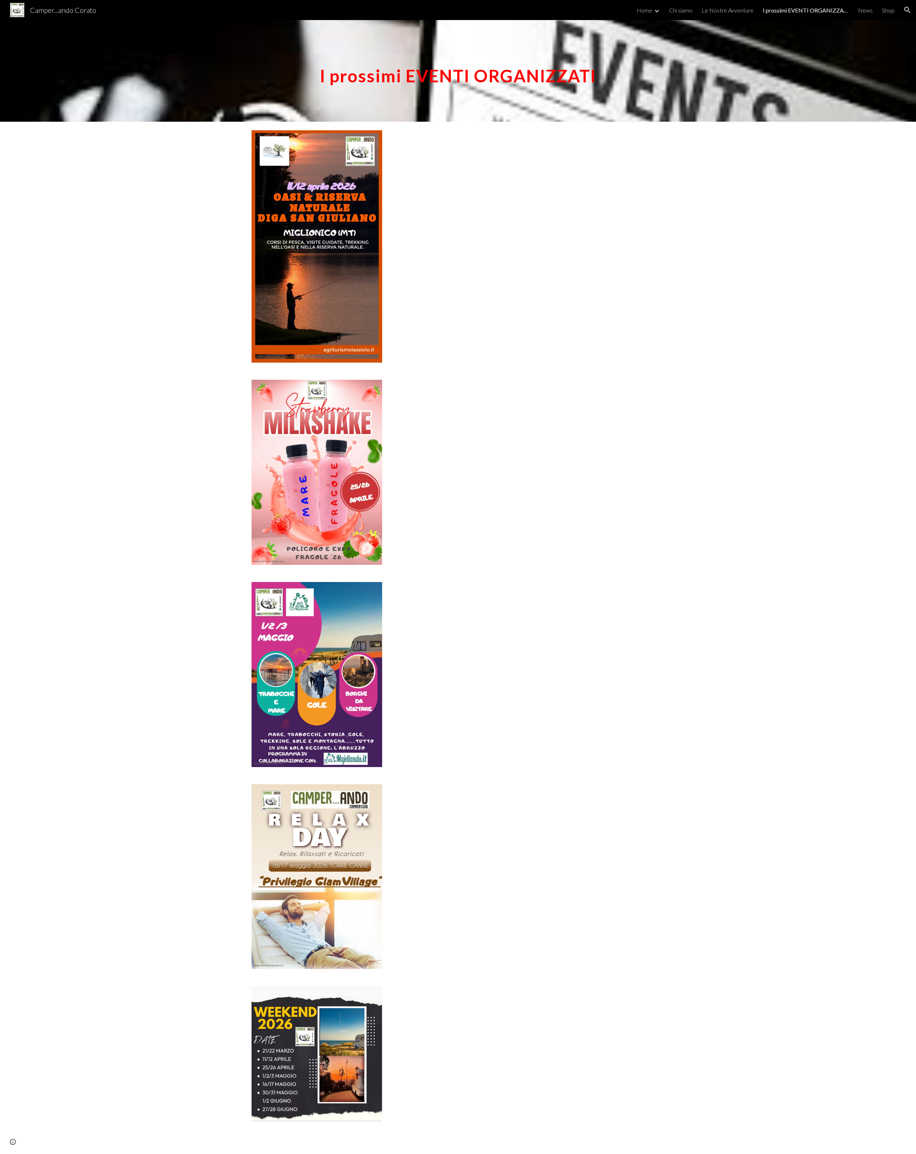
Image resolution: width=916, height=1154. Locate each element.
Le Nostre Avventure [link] (728, 10)
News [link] (865, 10)
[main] (458, 71)
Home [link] (644, 10)
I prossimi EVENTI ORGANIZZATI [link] (806, 10)
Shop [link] (888, 10)
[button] (907, 10)
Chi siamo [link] (680, 10)
